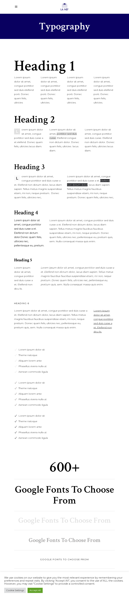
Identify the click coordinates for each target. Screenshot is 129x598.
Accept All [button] (35, 590)
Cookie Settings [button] (15, 590)
